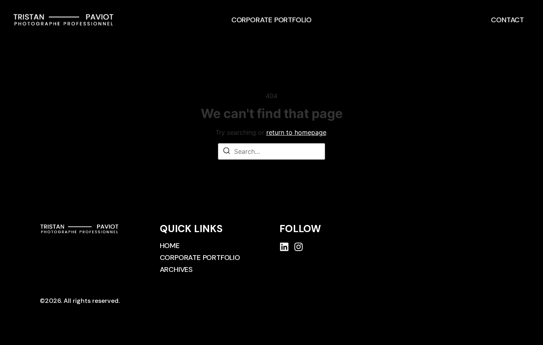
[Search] (226, 151)
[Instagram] (298, 247)
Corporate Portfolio (271, 19)
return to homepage (296, 132)
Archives (176, 269)
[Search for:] (271, 151)
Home (170, 245)
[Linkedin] (284, 247)
